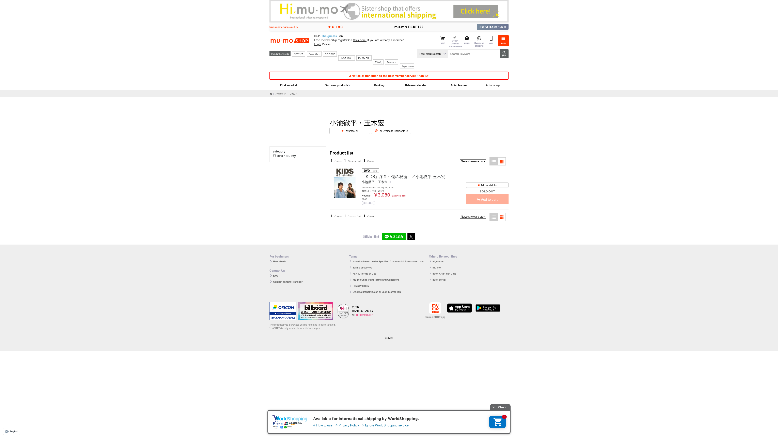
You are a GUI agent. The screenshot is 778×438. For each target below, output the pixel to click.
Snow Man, (314, 54)
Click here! (360, 40)
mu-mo (437, 267)
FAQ (275, 275)
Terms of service (362, 267)
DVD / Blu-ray (286, 156)
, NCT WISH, (346, 58)
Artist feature (459, 85)
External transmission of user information (377, 292)
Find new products (336, 85)
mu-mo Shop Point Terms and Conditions (376, 279)
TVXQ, (378, 62)
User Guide (279, 261)
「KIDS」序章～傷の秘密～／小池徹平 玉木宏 (403, 176)
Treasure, (391, 62)
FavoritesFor (351, 130)
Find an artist (288, 85)
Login (317, 44)
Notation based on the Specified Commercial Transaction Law (388, 261)
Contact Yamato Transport (288, 281)
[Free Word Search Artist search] (432, 53)
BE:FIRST (330, 54)
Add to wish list (489, 185)
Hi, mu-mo (438, 261)
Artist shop (493, 85)
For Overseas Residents (391, 130)
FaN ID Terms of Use (364, 273)
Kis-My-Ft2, (364, 58)
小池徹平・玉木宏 (375, 182)
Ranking (379, 85)
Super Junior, (408, 66)
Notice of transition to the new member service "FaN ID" (390, 76)
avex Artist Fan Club (444, 273)
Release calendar (415, 85)
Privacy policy (361, 286)
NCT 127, (299, 54)
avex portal (439, 279)
